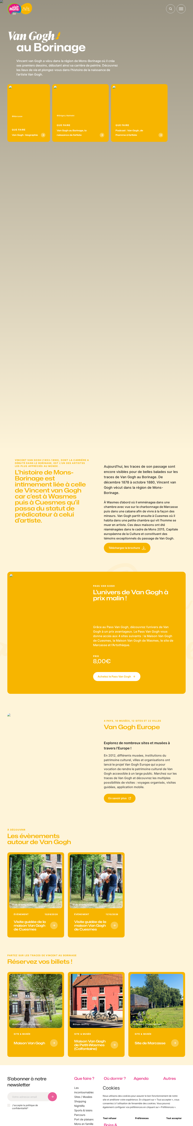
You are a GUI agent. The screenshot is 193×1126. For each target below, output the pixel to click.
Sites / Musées (83, 1096)
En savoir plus (117, 798)
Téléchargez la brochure (124, 547)
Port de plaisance (85, 1119)
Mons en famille (83, 1123)
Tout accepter (174, 1118)
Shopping (80, 1101)
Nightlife (79, 1105)
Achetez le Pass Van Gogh (114, 676)
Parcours (79, 1114)
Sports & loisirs (83, 1110)
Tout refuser (109, 1118)
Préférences (142, 1118)
